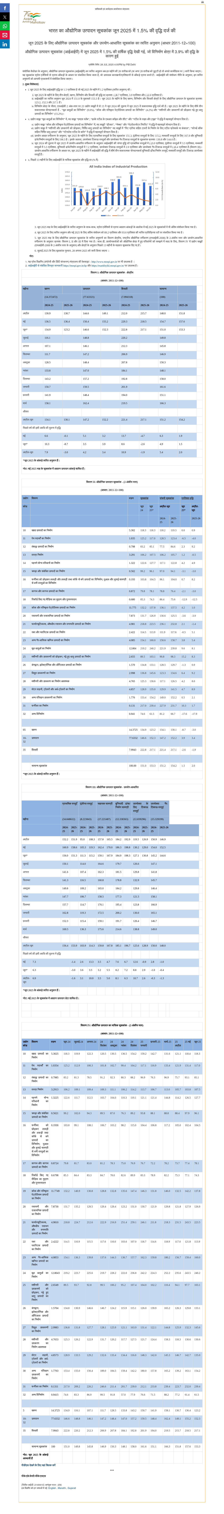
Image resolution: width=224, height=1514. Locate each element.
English (52, 1488)
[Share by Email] (5, 34)
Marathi (62, 1488)
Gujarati (72, 1488)
